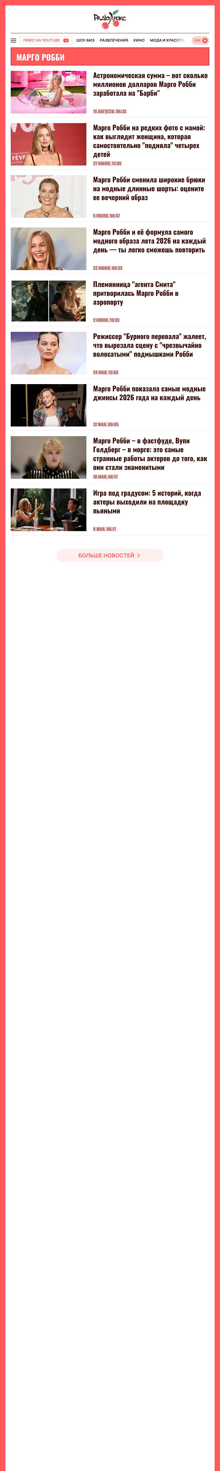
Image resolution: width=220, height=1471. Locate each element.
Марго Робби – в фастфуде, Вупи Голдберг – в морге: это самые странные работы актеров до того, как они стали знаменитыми (150, 453)
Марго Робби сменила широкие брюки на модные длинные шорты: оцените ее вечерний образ (149, 188)
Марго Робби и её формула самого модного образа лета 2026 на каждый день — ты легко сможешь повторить (149, 240)
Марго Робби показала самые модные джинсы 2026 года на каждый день (149, 392)
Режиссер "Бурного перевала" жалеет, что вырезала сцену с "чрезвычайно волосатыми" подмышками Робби (149, 345)
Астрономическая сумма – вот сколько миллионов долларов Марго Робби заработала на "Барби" (150, 84)
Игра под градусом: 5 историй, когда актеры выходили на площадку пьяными (147, 501)
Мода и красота (167, 40)
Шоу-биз (85, 40)
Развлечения (114, 40)
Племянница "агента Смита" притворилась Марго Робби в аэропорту (135, 293)
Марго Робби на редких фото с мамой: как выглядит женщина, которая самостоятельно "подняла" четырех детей (149, 140)
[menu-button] (13, 40)
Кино (139, 40)
